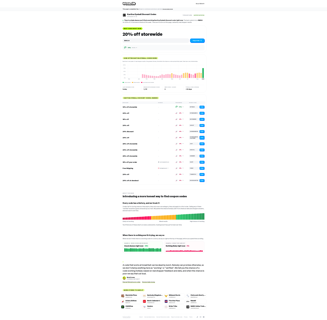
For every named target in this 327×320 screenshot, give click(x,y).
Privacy (186, 317)
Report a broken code (176, 317)
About (141, 317)
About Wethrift (200, 3)
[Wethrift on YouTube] (203, 317)
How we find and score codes (131, 282)
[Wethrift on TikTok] (197, 317)
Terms (190, 317)
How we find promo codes (163, 317)
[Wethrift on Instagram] (200, 317)
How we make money (168, 9)
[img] (163, 72)
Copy (202, 107)
